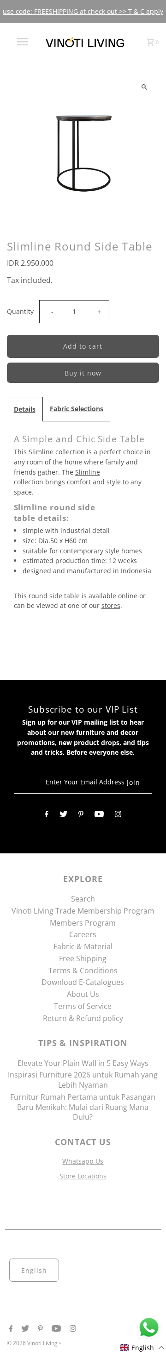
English (34, 1270)
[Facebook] (46, 816)
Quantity (20, 311)
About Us (83, 994)
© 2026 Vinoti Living (33, 1343)
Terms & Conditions (83, 970)
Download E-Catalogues (83, 982)
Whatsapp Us (82, 1161)
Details (25, 409)
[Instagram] (118, 816)
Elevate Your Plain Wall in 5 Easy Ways (83, 1063)
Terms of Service (83, 1006)
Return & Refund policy (83, 1018)
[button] (142, 1347)
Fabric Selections (76, 408)
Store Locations (83, 1175)
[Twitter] (63, 816)
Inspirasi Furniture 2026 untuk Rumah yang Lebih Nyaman (83, 1080)
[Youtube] (99, 816)
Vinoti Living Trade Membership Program (83, 911)
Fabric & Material (83, 946)
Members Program (83, 923)
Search (83, 899)
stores (110, 605)
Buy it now (83, 373)
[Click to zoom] (144, 86)
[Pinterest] (80, 816)
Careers (82, 934)
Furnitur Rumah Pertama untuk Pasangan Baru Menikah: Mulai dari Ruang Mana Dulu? (82, 1107)
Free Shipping (83, 958)
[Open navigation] (22, 41)
